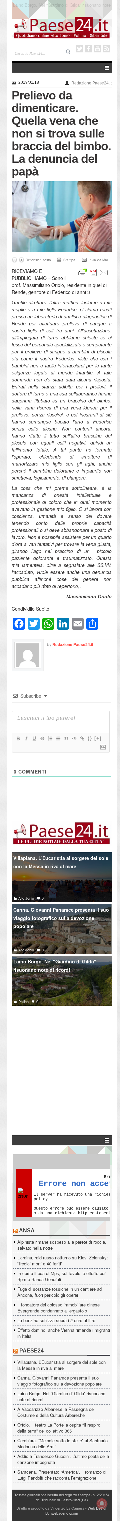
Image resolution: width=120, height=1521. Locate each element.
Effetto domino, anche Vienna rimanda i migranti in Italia (63, 1333)
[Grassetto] (18, 738)
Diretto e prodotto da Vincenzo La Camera (50, 1508)
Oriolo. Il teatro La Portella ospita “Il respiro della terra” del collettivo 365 (58, 1428)
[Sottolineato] (34, 738)
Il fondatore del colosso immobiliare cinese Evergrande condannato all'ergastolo (58, 1307)
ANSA (27, 1230)
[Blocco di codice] (74, 738)
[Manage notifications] (102, 1503)
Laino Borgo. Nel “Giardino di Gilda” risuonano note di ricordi (61, 1396)
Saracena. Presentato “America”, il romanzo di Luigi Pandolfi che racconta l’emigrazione (61, 1475)
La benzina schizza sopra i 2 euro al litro (56, 1320)
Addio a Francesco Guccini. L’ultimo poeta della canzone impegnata (63, 1459)
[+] (98, 738)
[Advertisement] (62, 1060)
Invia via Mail (98, 260)
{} (90, 738)
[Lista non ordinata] (58, 738)
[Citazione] (66, 738)
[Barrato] (42, 738)
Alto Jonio (26, 898)
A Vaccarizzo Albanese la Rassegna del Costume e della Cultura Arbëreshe (62, 8)
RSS (106, 48)
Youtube (97, 48)
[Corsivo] (26, 738)
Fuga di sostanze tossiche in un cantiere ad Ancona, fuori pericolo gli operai (59, 1292)
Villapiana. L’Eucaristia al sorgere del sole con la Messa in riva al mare (61, 1365)
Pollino (23, 1001)
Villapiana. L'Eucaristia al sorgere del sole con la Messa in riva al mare (60, 862)
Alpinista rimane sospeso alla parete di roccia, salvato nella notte (61, 1245)
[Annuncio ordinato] (50, 738)
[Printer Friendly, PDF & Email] (93, 272)
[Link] (82, 738)
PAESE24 (31, 1350)
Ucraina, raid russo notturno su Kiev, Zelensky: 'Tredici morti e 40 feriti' (62, 1260)
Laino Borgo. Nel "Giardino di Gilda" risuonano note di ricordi (54, 965)
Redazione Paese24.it (91, 83)
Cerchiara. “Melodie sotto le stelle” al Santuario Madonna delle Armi (62, 1443)
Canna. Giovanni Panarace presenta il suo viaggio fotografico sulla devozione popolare (61, 917)
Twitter (79, 48)
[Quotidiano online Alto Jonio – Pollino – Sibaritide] (62, 27)
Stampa (69, 260)
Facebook (88, 48)
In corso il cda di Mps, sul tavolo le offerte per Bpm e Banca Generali (61, 1276)
